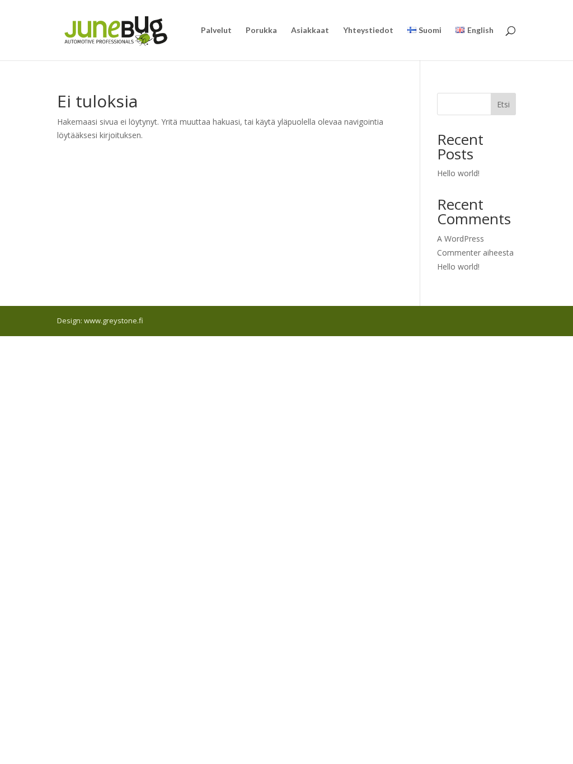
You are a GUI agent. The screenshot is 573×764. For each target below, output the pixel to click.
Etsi (503, 104)
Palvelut (216, 30)
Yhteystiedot (368, 30)
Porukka (261, 30)
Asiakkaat (310, 30)
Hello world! (458, 173)
